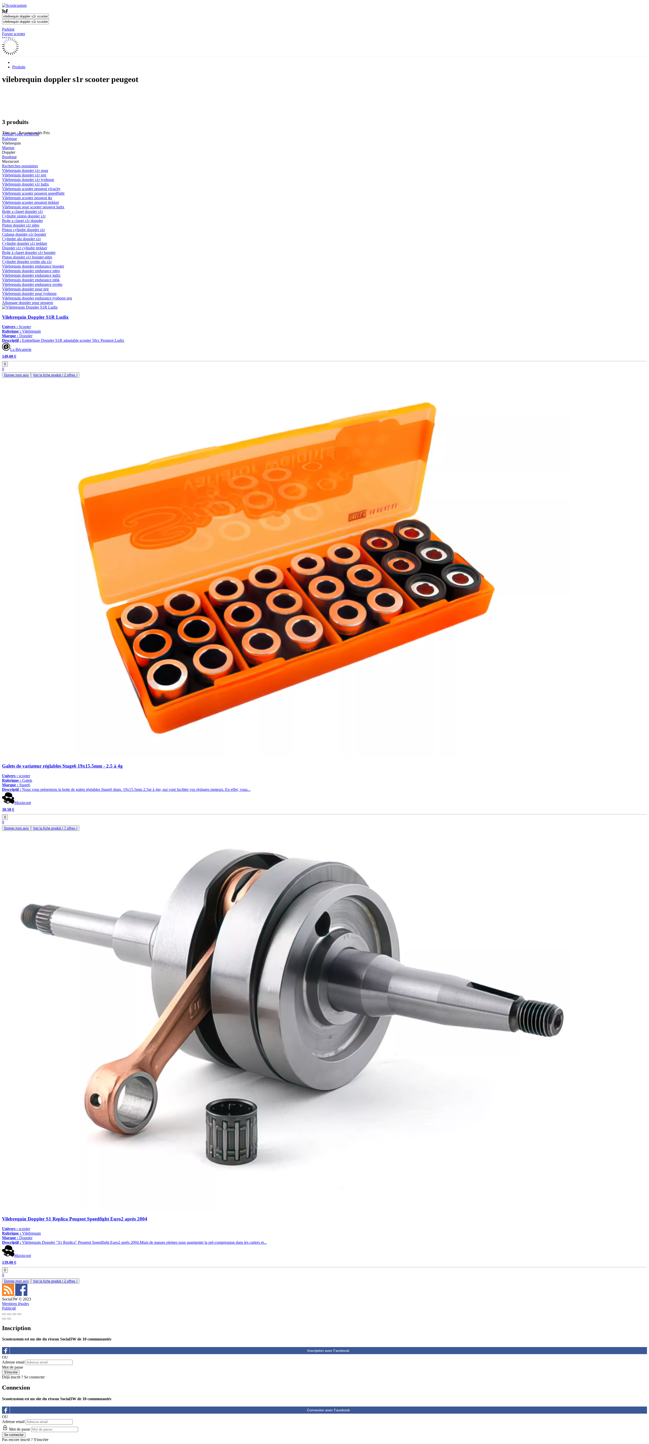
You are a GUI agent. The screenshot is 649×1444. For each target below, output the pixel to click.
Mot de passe (12, 1367)
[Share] (9, 1314)
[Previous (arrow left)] (4, 1318)
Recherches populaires (20, 166)
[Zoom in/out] (19, 1314)
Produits (18, 67)
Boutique (9, 157)
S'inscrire (41, 1439)
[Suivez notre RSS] (8, 1294)
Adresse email (13, 1362)
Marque (8, 148)
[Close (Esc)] (4, 1314)
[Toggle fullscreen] (14, 1314)
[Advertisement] (324, 101)
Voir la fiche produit (55, 375)
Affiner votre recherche (20, 134)
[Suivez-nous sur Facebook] (21, 1294)
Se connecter (34, 1377)
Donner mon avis (16, 375)
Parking (8, 29)
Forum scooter (13, 34)
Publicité (9, 1308)
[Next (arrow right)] (9, 1318)
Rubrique (9, 138)
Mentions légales (15, 1303)
